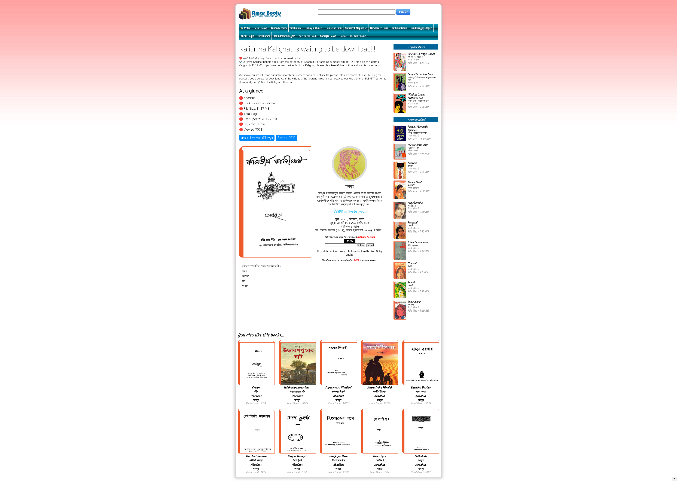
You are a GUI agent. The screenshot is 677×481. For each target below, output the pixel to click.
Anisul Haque (247, 36)
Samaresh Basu (333, 28)
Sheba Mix (295, 28)
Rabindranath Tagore (284, 36)
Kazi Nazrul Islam (307, 36)
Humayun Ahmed (313, 28)
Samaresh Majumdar (356, 28)
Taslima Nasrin (399, 28)
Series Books (260, 28)
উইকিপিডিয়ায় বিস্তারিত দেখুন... (350, 211)
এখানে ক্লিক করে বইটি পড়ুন (257, 138)
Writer (247, 28)
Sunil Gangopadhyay (421, 28)
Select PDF (286, 138)
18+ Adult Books (358, 36)
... (282, 335)
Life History (264, 36)
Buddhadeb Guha (379, 28)
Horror (343, 36)
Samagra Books (328, 36)
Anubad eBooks (279, 28)
